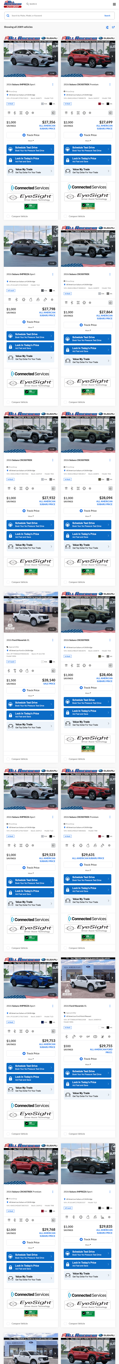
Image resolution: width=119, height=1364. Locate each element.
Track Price (33, 135)
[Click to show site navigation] (114, 4)
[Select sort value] (112, 27)
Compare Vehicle (20, 216)
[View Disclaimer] (33, 113)
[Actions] (52, 84)
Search (107, 15)
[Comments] (53, 113)
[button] (55, 56)
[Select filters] (107, 27)
